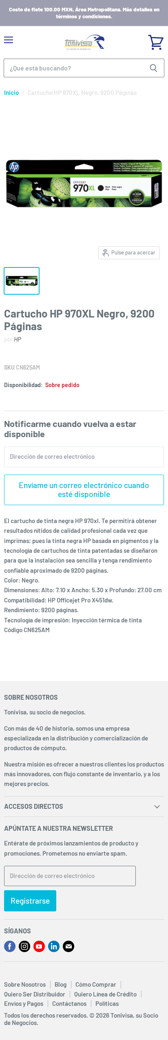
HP (17, 339)
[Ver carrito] (156, 39)
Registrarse (30, 900)
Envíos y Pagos (23, 1003)
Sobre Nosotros (25, 984)
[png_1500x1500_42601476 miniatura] (21, 281)
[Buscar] (153, 68)
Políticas (107, 1003)
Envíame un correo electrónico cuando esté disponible (84, 489)
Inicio (11, 92)
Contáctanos (69, 1003)
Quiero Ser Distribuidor (34, 994)
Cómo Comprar (95, 984)
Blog (60, 984)
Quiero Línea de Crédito (105, 994)
